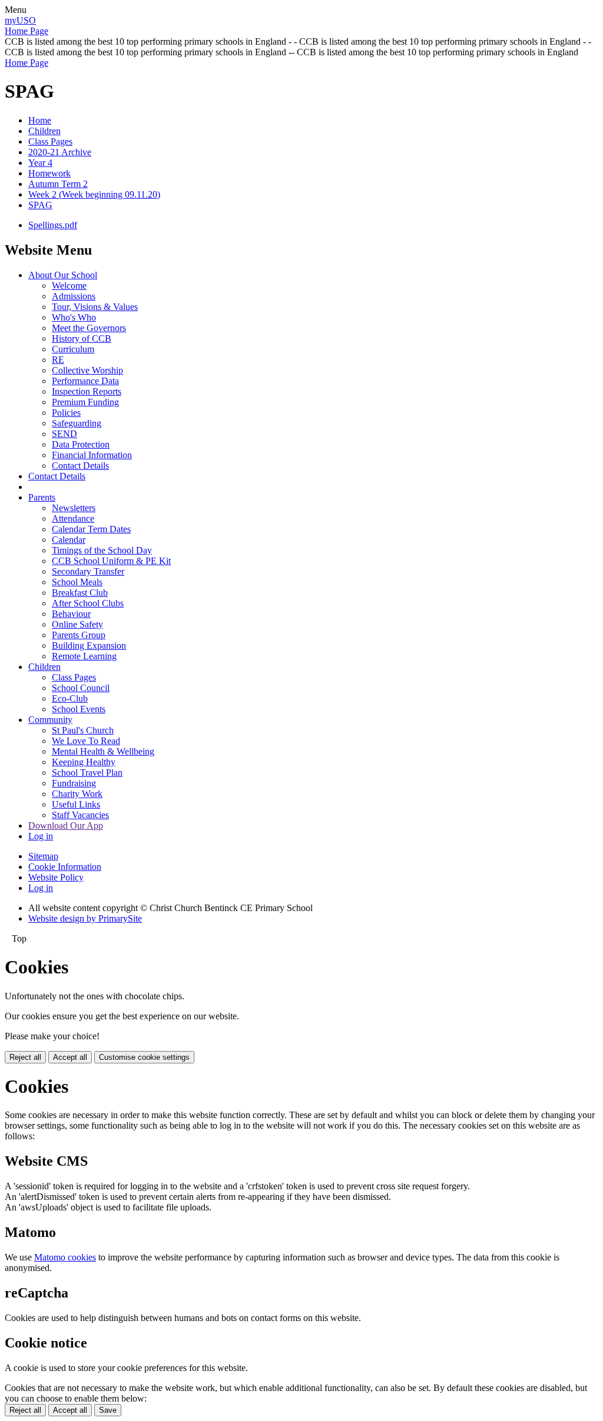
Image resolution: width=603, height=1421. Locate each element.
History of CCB (81, 338)
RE (58, 360)
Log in (40, 836)
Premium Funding (85, 402)
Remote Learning (84, 656)
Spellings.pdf (52, 225)
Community (50, 720)
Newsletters (73, 508)
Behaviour (71, 614)
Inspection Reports (86, 391)
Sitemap (43, 856)
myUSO (20, 20)
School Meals (77, 582)
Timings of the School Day (102, 550)
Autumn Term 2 (58, 184)
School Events (78, 709)
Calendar (68, 540)
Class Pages (50, 141)
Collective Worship (87, 370)
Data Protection (81, 444)
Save (108, 1410)
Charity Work (77, 794)
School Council (81, 688)
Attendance (73, 518)
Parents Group (78, 635)
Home (39, 120)
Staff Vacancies (80, 815)
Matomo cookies (65, 1257)
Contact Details (80, 466)
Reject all (25, 1057)
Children (44, 131)
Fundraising (74, 783)
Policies (66, 413)
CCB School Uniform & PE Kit (111, 561)
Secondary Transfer (88, 571)
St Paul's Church (83, 730)
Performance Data (85, 381)
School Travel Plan (87, 773)
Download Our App (65, 825)
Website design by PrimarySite (85, 918)
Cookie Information (64, 867)
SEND (64, 434)
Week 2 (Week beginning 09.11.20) (94, 194)
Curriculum (73, 349)
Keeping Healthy (83, 762)
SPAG (40, 205)
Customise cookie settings (144, 1057)
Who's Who (74, 317)
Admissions (73, 296)
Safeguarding (76, 423)
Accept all (70, 1057)
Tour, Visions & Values (95, 307)
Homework (49, 173)
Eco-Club (70, 698)
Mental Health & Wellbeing (103, 751)
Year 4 (40, 163)
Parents (41, 497)
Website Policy (56, 877)
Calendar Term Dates (91, 529)
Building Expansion (89, 646)
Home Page (26, 31)
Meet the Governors (89, 328)
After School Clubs (88, 603)
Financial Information (92, 455)
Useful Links (76, 804)
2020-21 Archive (59, 152)
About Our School (62, 275)
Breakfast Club (80, 593)
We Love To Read (86, 741)
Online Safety (77, 624)
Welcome (69, 286)
